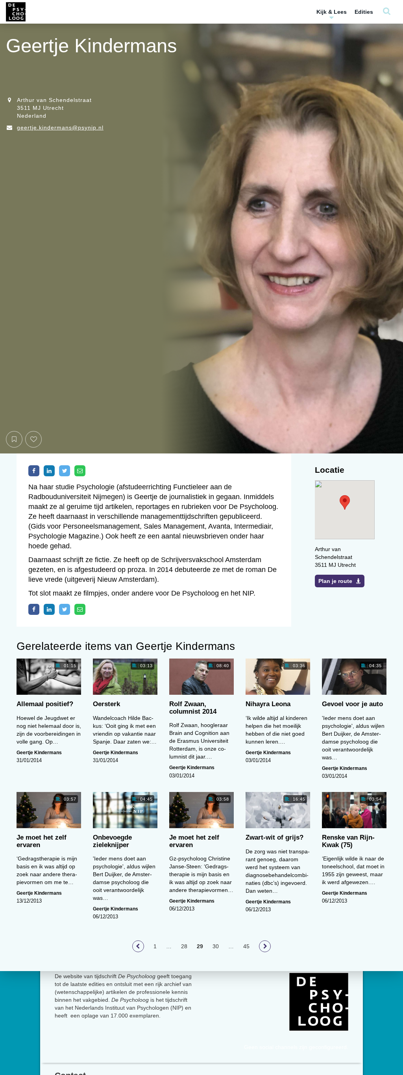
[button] (344, 502)
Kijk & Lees (331, 12)
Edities (364, 12)
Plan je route (335, 581)
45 (246, 946)
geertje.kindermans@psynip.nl (60, 127)
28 (184, 946)
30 (216, 946)
